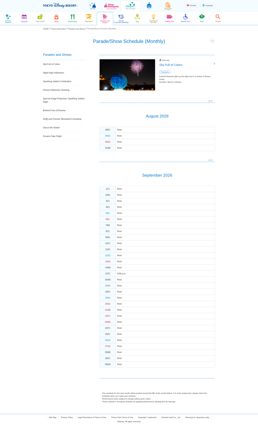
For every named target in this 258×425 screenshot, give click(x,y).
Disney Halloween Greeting (56, 90)
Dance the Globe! (51, 127)
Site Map (52, 417)
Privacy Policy (67, 417)
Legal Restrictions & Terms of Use (92, 417)
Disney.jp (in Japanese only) (197, 417)
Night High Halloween (53, 73)
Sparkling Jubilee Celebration (57, 81)
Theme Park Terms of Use (122, 417)
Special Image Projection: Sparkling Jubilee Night (64, 100)
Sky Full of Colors (51, 64)
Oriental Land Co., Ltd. (171, 417)
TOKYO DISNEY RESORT (60, 5)
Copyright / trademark (147, 417)
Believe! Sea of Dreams (54, 110)
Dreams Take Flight (52, 136)
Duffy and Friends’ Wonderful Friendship (62, 119)
